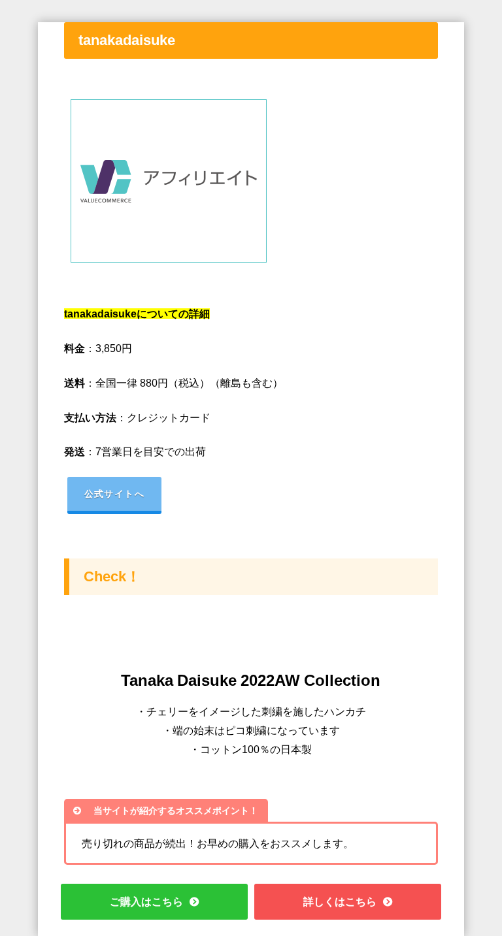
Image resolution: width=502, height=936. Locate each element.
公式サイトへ (114, 493)
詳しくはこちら (339, 901)
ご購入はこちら (146, 901)
